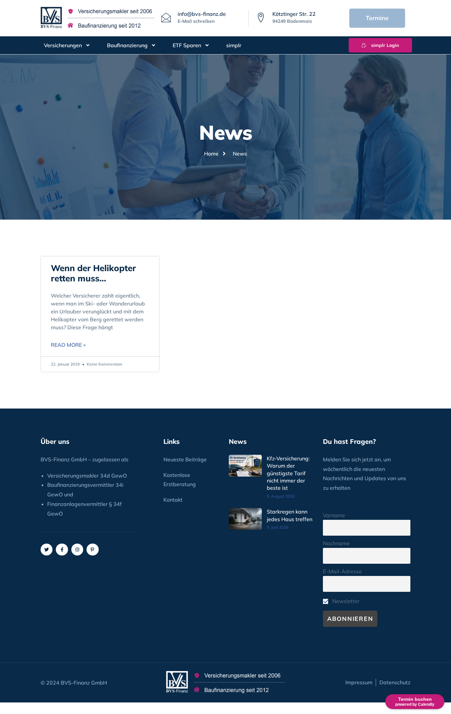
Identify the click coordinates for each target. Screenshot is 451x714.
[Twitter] (46, 549)
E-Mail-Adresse (342, 571)
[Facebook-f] (62, 549)
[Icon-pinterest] (92, 549)
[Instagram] (77, 549)
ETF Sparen (187, 45)
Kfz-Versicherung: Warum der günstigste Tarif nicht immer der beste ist (288, 473)
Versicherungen (63, 45)
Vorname (334, 515)
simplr (233, 45)
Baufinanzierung (127, 45)
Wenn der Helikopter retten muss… (93, 273)
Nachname (336, 543)
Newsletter (345, 601)
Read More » (68, 344)
